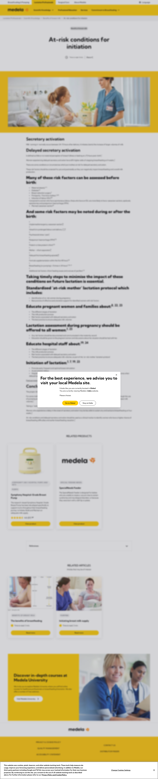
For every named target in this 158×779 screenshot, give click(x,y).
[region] (79, 770)
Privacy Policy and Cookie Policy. (54, 775)
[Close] (154, 770)
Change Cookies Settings (121, 770)
